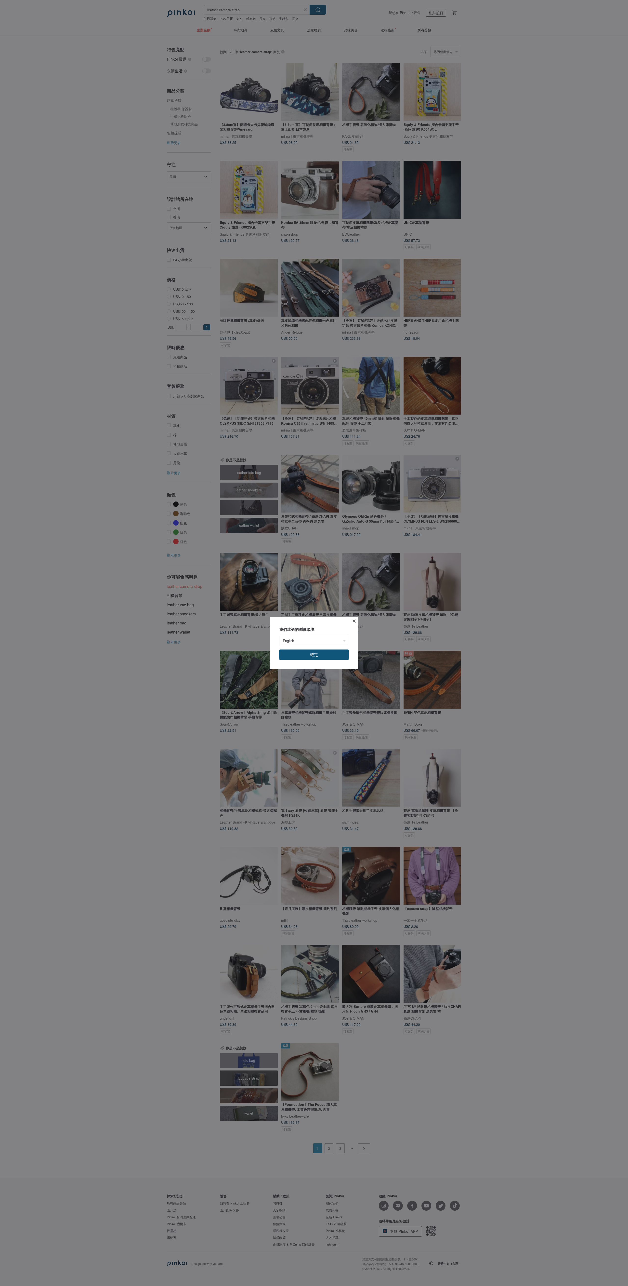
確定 (314, 654)
